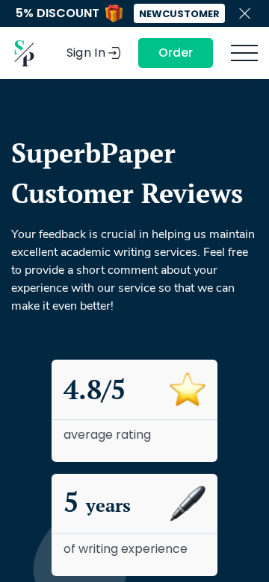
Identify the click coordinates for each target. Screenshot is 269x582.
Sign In (86, 53)
